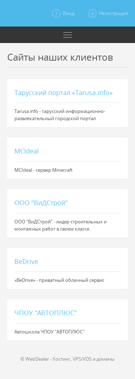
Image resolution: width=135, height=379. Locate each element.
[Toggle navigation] (67, 35)
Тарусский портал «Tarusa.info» (63, 92)
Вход (68, 13)
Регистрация (113, 13)
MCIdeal (26, 151)
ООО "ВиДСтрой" (41, 202)
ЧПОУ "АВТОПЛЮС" (45, 312)
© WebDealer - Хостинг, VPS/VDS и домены (67, 359)
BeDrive (26, 261)
